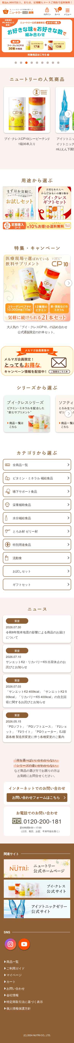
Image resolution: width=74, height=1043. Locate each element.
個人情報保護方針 (18, 1008)
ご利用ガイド (15, 968)
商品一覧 (12, 961)
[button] (16, 63)
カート (57, 14)
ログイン (47, 14)
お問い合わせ (15, 988)
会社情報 (12, 995)
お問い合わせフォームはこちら (36, 797)
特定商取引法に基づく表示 (24, 1001)
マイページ (14, 975)
